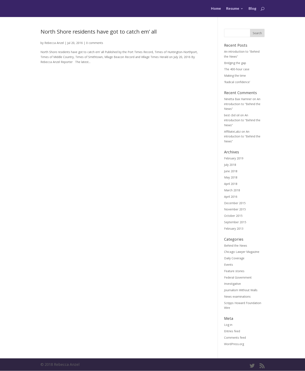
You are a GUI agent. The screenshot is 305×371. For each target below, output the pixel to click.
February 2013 (233, 228)
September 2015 (235, 222)
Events (228, 265)
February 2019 (233, 158)
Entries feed (232, 331)
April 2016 (230, 197)
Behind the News (235, 245)
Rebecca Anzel (54, 43)
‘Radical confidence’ (237, 82)
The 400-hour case (236, 69)
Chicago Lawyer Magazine (241, 252)
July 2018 (230, 165)
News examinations (237, 296)
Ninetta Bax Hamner (238, 99)
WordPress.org (234, 344)
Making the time (235, 76)
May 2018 (230, 177)
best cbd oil (231, 115)
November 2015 (235, 209)
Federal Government (238, 277)
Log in (228, 325)
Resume (232, 9)
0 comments (94, 43)
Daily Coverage (234, 258)
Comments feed (235, 337)
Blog (252, 9)
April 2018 (230, 184)
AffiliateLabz (232, 131)
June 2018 (230, 171)
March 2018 (232, 190)
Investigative (232, 284)
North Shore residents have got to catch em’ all (98, 31)
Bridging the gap (235, 63)
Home (216, 9)
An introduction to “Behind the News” (242, 104)
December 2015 (235, 203)
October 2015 (233, 216)
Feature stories (234, 271)
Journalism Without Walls (240, 290)
